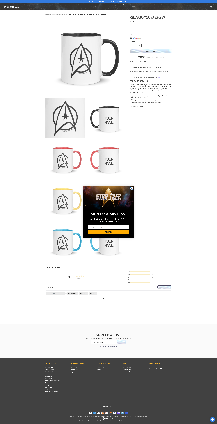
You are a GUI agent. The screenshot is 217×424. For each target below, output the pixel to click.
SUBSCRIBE (109, 232)
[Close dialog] (131, 188)
